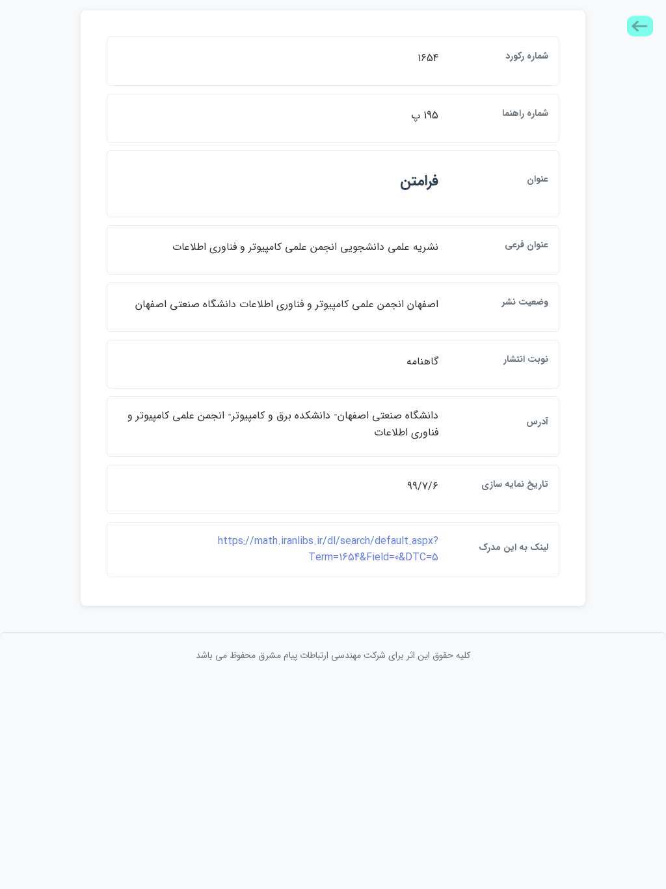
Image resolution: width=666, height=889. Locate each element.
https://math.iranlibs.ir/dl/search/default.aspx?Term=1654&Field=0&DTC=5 (328, 549)
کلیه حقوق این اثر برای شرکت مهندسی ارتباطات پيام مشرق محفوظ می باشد (333, 655)
